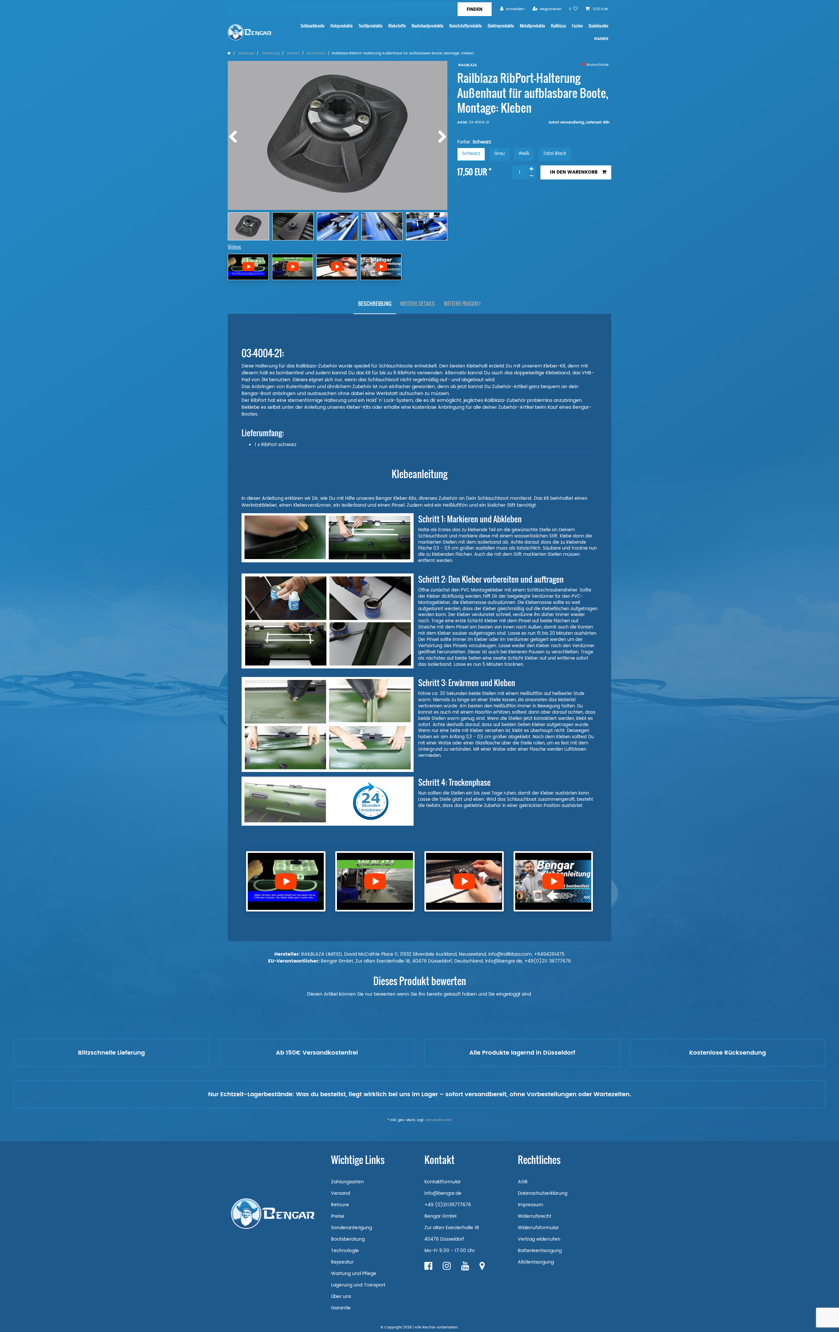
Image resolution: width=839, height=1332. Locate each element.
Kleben (293, 53)
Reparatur (342, 1262)
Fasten (577, 26)
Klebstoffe (397, 26)
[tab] (375, 304)
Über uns (341, 1296)
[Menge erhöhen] (532, 169)
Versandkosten (438, 1120)
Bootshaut (315, 53)
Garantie (341, 1308)
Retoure (340, 1205)
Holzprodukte (341, 26)
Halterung (270, 53)
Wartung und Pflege (353, 1273)
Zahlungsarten (347, 1182)
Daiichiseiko (598, 26)
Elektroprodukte (501, 26)
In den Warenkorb (573, 172)
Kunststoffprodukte (465, 26)
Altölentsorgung (536, 1262)
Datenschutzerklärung (542, 1193)
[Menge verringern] (532, 176)
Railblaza (558, 26)
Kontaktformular (442, 1182)
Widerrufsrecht (534, 1216)
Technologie (345, 1250)
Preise (337, 1216)
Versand (340, 1193)
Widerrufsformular (538, 1227)
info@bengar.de (442, 1193)
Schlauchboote (312, 26)
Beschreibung (374, 304)
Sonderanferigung (351, 1227)
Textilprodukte (370, 26)
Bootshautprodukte (427, 26)
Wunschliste (597, 65)
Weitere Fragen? (462, 304)
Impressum (530, 1205)
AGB (523, 1182)
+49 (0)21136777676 (447, 1205)
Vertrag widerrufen (539, 1239)
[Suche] (474, 9)
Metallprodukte (532, 26)
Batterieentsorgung (540, 1250)
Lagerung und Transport (358, 1285)
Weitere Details (417, 304)
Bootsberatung (348, 1239)
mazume (601, 38)
